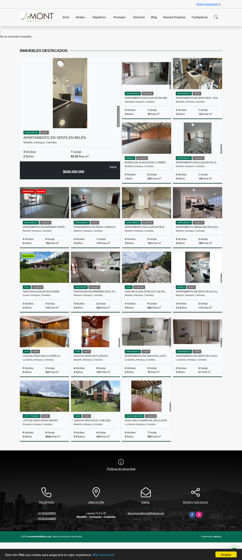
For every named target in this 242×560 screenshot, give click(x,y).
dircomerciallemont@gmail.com (146, 513)
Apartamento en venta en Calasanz (197, 291)
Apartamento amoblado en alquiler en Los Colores (197, 227)
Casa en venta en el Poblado (92, 420)
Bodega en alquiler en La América (146, 162)
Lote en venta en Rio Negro (40, 420)
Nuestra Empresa (174, 17)
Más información (104, 554)
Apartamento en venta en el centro (197, 97)
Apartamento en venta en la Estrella (146, 355)
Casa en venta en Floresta (91, 355)
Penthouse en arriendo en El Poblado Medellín (95, 291)
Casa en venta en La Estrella (41, 355)
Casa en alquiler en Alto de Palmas (146, 291)
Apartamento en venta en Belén (54, 138)
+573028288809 (46, 513)
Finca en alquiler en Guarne (41, 291)
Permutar (119, 17)
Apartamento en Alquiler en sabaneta (146, 97)
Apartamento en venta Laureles (94, 227)
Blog (154, 17)
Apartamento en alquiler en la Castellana (197, 162)
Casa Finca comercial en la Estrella (146, 420)
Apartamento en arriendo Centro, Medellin (44, 227)
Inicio (66, 17)
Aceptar (226, 554)
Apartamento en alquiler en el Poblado (146, 227)
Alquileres (98, 17)
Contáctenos (200, 17)
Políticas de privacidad (121, 468)
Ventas (80, 17)
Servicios (139, 17)
